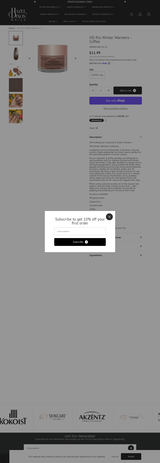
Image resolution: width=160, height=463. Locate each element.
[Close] (109, 216)
